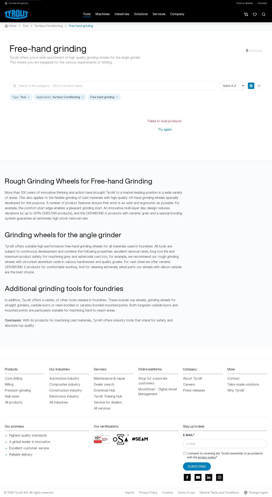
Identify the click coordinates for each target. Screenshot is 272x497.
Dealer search (104, 384)
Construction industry (65, 390)
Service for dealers (108, 402)
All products (14, 402)
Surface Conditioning (49, 26)
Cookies (167, 493)
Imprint (129, 493)
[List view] (258, 86)
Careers (189, 384)
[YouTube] (198, 477)
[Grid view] (251, 86)
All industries (58, 402)
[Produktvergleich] (246, 14)
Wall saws (12, 396)
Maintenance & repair (109, 378)
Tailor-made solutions (243, 384)
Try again (165, 129)
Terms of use (186, 493)
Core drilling (13, 378)
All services (102, 408)
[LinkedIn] (208, 477)
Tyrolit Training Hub (108, 396)
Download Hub (104, 390)
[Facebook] (187, 477)
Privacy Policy (148, 493)
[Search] (263, 14)
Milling (9, 384)
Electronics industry (64, 396)
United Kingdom (18, 3)
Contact (262, 3)
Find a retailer (245, 3)
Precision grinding (18, 390)
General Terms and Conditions (219, 493)
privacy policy (207, 457)
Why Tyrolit (235, 390)
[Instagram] (219, 477)
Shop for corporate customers (152, 381)
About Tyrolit (192, 378)
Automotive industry (64, 378)
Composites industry (64, 384)
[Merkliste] (254, 14)
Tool (25, 26)
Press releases (194, 390)
